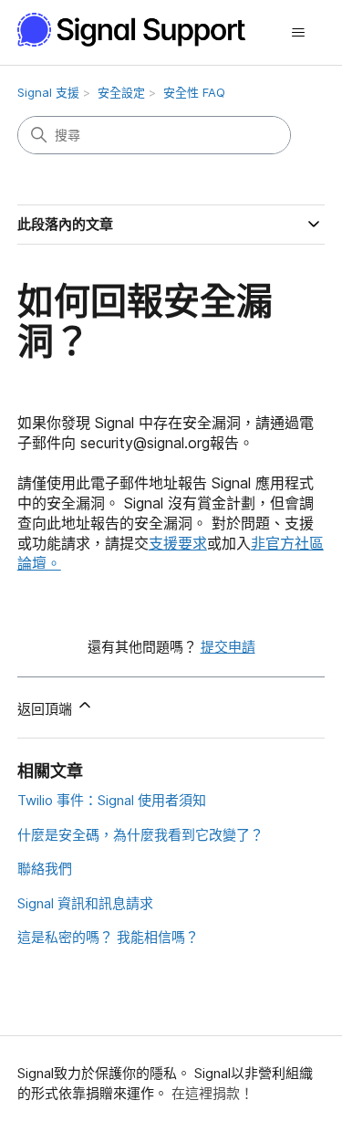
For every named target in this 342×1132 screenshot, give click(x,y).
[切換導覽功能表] (297, 32)
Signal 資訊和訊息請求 (85, 903)
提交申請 (228, 646)
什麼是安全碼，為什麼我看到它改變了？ (140, 835)
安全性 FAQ (194, 92)
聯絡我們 (44, 868)
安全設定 (121, 92)
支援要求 (178, 543)
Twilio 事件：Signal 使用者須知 (111, 800)
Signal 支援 (48, 92)
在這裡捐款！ (212, 1093)
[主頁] (141, 30)
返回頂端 (46, 709)
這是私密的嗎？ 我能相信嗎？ (108, 937)
